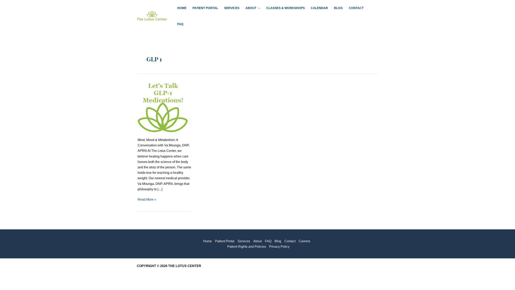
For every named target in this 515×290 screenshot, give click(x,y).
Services (244, 241)
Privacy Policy (279, 246)
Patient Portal (224, 241)
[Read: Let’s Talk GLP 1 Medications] (163, 107)
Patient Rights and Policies (246, 246)
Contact (290, 241)
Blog (278, 241)
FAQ (268, 241)
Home (207, 241)
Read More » (147, 200)
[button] (258, 8)
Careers (304, 241)
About (257, 241)
